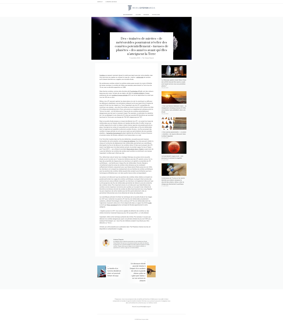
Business (146, 14)
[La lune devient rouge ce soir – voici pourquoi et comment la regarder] (174, 153)
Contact (100, 1)
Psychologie (156, 14)
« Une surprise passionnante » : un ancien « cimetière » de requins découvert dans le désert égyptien (174, 134)
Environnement (128, 14)
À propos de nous (111, 1)
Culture (138, 14)
